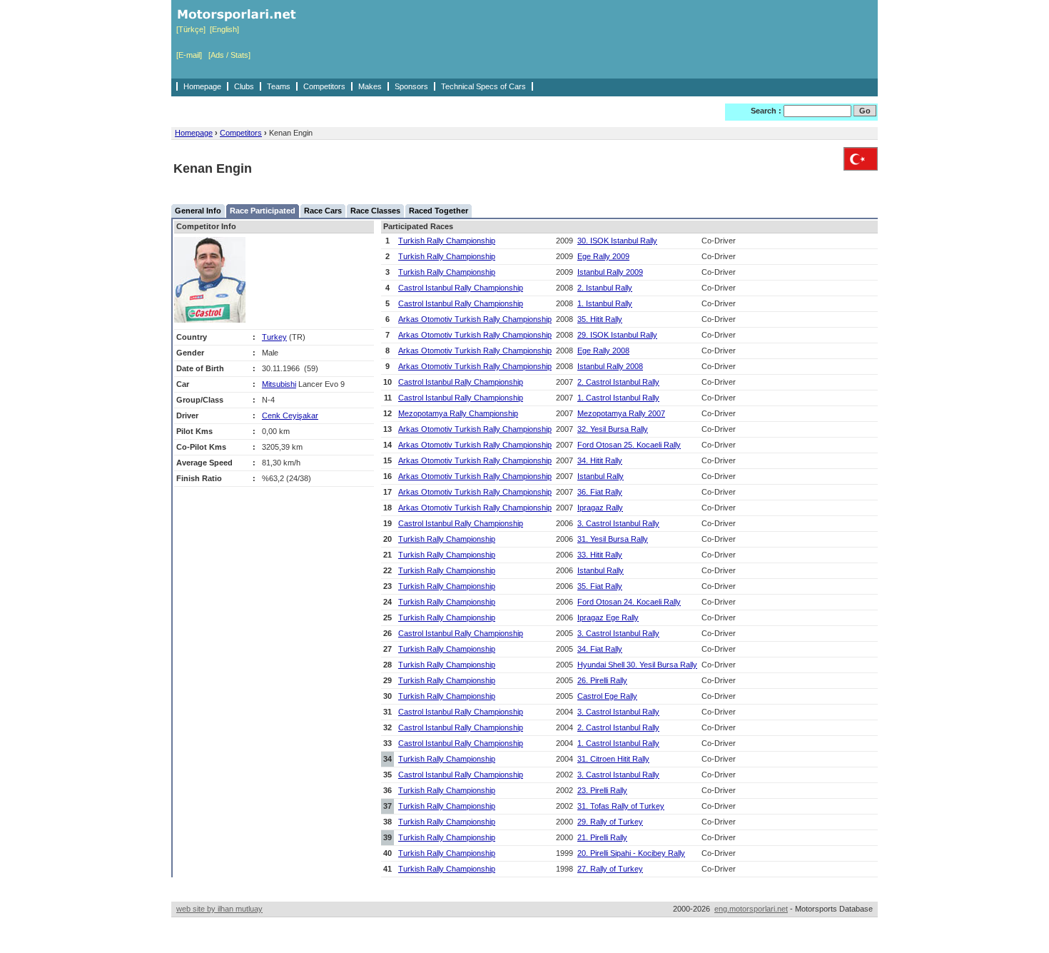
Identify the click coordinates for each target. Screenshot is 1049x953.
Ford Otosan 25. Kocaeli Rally (629, 444)
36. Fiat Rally (599, 492)
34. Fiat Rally (599, 649)
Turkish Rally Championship (446, 240)
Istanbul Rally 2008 (610, 366)
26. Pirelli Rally (602, 680)
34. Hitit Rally (599, 460)
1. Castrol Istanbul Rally (618, 397)
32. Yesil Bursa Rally (612, 429)
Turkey (274, 337)
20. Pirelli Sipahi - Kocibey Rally (631, 853)
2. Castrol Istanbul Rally (618, 382)
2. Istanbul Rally (604, 287)
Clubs (244, 86)
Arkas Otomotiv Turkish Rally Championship (475, 319)
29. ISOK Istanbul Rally (617, 335)
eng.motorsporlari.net (751, 908)
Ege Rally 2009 (603, 256)
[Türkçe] (191, 29)
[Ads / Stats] (229, 55)
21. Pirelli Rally (602, 837)
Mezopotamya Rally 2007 (621, 413)
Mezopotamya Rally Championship (458, 413)
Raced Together (438, 210)
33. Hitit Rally (599, 554)
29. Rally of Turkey (610, 821)
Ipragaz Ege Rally (608, 617)
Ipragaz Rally (600, 507)
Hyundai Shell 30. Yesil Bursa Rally (637, 664)
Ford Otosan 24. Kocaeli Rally (629, 601)
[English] (224, 29)
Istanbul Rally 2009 (610, 272)
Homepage (202, 86)
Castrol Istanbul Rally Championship (460, 287)
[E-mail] (189, 55)
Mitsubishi (279, 384)
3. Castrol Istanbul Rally (618, 523)
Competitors (324, 86)
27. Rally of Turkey (610, 868)
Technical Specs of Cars (483, 86)
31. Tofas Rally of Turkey (620, 806)
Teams (278, 86)
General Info (198, 210)
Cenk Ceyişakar (290, 415)
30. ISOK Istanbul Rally (617, 240)
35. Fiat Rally (599, 586)
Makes (370, 86)
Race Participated (262, 210)
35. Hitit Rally (599, 319)
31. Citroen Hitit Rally (613, 759)
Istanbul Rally (600, 476)
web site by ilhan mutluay (219, 908)
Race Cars (323, 210)
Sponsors (411, 86)
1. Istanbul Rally (604, 303)
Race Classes (375, 210)
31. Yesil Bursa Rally (612, 539)
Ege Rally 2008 (603, 350)
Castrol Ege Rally (607, 696)
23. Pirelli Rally (602, 790)
